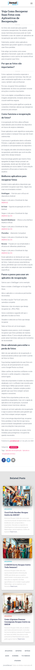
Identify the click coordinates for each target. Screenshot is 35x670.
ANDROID (4, 203)
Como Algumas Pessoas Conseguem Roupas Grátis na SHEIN (17, 622)
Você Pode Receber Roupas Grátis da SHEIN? (16, 513)
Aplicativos (13, 447)
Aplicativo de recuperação (14, 450)
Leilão (7, 656)
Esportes (19, 651)
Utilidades (17, 660)
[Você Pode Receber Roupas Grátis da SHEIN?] (17, 496)
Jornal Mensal (7, 665)
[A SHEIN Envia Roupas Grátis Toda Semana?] (17, 548)
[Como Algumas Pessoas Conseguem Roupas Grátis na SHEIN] (17, 603)
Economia (15, 656)
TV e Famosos (26, 656)
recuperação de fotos (8, 454)
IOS (11, 216)
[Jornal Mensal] (13, 3)
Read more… (14, 532)
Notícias (27, 651)
